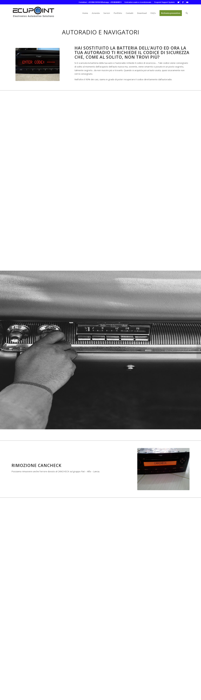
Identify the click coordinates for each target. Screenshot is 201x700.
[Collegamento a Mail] (187, 2)
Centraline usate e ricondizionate (137, 2)
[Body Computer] (2, 350)
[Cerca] (187, 13)
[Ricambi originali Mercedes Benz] (198, 350)
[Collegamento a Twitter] (178, 2)
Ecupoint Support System (164, 2)
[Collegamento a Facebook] (183, 2)
